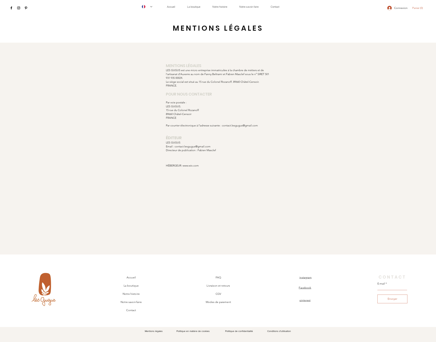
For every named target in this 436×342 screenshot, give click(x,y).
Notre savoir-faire (131, 302)
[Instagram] (19, 8)
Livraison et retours (218, 285)
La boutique (131, 285)
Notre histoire (131, 293)
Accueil (131, 277)
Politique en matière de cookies (193, 331)
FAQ (218, 277)
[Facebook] (11, 8)
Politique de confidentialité (239, 331)
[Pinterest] (26, 8)
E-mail (381, 283)
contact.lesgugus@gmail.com (240, 125)
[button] (418, 8)
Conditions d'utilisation (279, 331)
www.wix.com (191, 165)
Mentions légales (154, 331)
